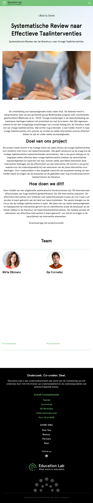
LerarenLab (46, 404)
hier (41, 223)
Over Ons (46, 430)
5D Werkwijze (46, 408)
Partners (46, 439)
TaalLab (46, 400)
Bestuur (46, 434)
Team (46, 443)
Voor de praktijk (46, 417)
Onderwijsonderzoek (46, 413)
